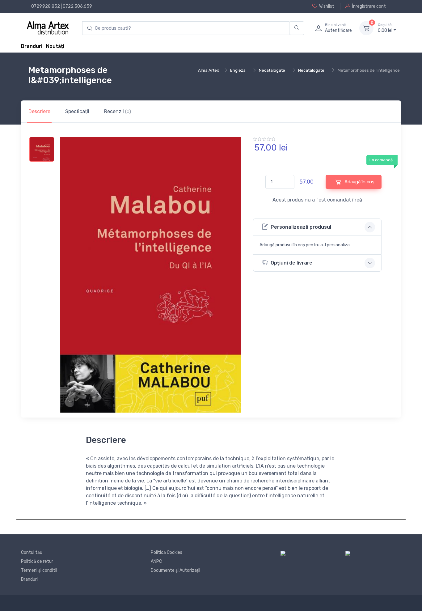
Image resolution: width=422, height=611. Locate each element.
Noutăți (55, 46)
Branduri (31, 46)
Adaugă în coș (358, 182)
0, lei (386, 28)
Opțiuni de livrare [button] (291, 263)
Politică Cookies (166, 552)
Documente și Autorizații (175, 570)
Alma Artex (208, 70)
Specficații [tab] (77, 111)
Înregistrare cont (369, 6)
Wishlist (326, 6)
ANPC (156, 561)
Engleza (238, 70)
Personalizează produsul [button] (301, 227)
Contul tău (31, 552)
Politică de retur (37, 561)
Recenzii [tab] (117, 111)
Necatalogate (272, 70)
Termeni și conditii (39, 570)
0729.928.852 (45, 6)
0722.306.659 (77, 6)
